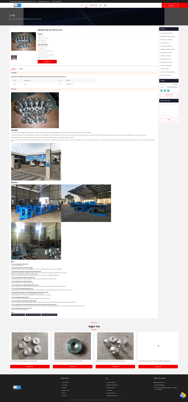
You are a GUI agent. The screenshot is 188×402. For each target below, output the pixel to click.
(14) (166, 39)
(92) (165, 59)
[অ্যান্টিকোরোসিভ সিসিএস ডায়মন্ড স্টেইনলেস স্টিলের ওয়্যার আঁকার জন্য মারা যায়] (72, 346)
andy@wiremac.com (44, 1)
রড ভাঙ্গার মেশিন (109, 390)
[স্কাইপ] (162, 91)
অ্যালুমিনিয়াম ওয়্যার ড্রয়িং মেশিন (112, 395)
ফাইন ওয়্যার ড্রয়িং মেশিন (111, 382)
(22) (166, 52)
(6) (167, 72)
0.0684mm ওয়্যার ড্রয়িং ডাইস (18, 314)
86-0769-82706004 (57, 1)
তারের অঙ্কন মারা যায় (18, 19)
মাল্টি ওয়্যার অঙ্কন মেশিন (111, 387)
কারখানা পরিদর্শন (64, 385)
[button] (12, 348)
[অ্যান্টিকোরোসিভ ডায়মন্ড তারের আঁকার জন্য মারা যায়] (23, 41)
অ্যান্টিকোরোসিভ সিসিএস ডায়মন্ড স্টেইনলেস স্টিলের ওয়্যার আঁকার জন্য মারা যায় (67, 361)
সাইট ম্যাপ (63, 393)
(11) (165, 75)
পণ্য (85, 5)
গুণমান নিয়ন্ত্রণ (64, 387)
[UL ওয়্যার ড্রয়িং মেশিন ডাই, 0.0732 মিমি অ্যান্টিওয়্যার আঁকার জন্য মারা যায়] (30, 346)
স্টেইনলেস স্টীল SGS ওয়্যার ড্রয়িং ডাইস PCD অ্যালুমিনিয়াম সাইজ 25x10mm (112, 361)
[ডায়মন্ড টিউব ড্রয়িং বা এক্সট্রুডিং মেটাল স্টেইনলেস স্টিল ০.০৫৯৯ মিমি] (158, 346)
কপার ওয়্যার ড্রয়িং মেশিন (111, 393)
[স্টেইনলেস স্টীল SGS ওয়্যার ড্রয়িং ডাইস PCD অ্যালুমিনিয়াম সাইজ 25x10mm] (115, 346)
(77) (166, 33)
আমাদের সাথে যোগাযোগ (66, 390)
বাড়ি (82, 5)
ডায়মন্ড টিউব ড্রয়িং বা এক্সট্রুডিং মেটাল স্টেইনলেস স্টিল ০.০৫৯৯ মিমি (151, 361)
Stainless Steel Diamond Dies (49, 314)
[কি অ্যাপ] (164, 90)
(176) (166, 62)
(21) (164, 43)
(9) (167, 49)
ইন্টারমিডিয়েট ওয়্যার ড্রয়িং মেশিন (112, 385)
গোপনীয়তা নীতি (64, 395)
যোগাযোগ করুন (169, 95)
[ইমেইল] (168, 91)
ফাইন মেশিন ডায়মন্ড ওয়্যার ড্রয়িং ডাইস (33, 314)
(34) (167, 36)
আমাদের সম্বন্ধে (93, 5)
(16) (164, 68)
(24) (166, 46)
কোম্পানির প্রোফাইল (65, 382)
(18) (165, 65)
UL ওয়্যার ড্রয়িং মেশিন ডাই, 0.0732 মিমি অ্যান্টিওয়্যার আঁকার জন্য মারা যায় (25, 361)
